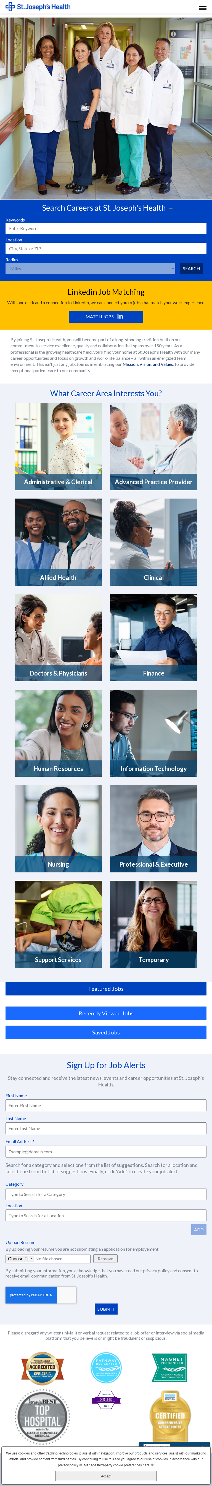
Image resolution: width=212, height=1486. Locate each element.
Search (191, 268)
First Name (16, 1095)
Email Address (19, 1141)
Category (14, 1184)
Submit (106, 1309)
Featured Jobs (106, 988)
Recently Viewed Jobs (106, 1013)
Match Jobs (100, 316)
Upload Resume (20, 1242)
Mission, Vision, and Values (148, 364)
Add (199, 1229)
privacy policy (156, 1270)
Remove (105, 1258)
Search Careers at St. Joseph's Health (104, 208)
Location (14, 239)
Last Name (16, 1118)
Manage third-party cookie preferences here (118, 1464)
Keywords (15, 219)
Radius (12, 259)
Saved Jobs (106, 1032)
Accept (106, 1476)
